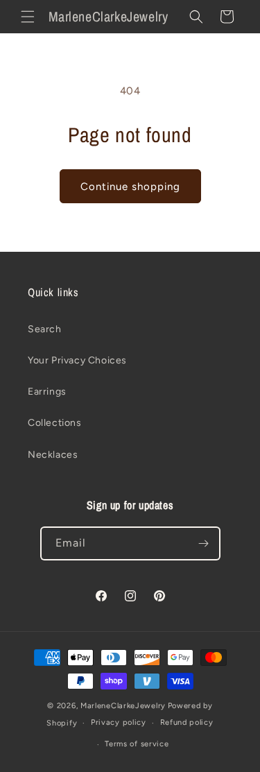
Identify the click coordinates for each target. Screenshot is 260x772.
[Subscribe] (204, 543)
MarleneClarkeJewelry (123, 705)
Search (45, 329)
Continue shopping (130, 186)
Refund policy (187, 722)
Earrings (47, 391)
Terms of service (136, 743)
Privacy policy (118, 722)
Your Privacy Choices (77, 360)
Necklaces (53, 455)
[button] (27, 16)
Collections (55, 423)
